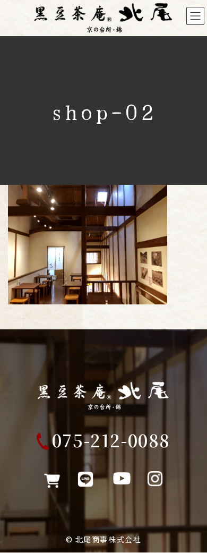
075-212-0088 (111, 440)
